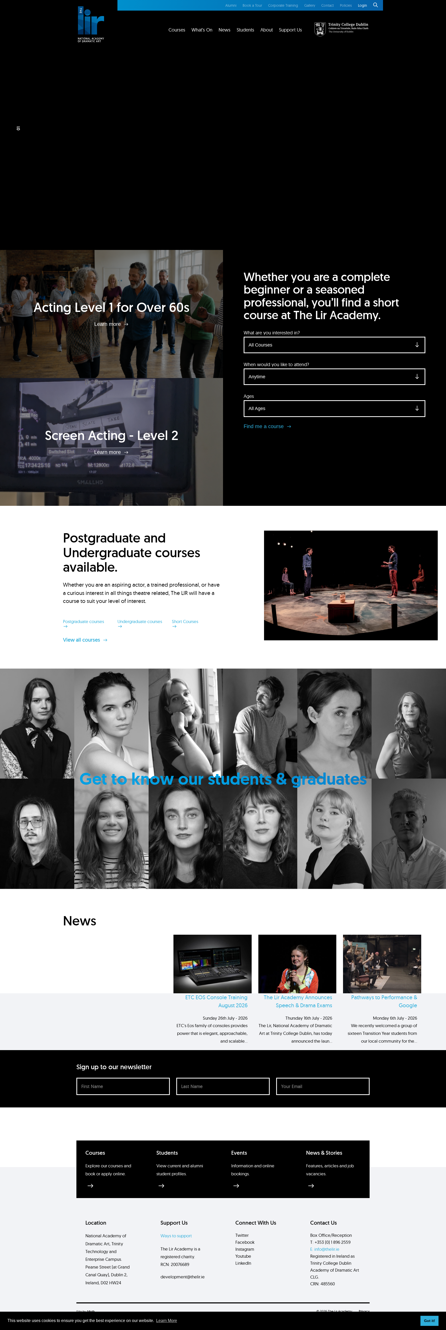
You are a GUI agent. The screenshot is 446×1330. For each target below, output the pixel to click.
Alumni (230, 5)
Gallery (309, 5)
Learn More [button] (166, 1320)
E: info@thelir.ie (324, 1249)
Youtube (243, 1256)
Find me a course (264, 426)
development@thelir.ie (183, 1276)
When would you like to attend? (276, 364)
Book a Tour (252, 5)
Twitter (242, 1235)
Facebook (244, 1242)
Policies (346, 5)
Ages (249, 396)
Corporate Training (283, 5)
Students (245, 30)
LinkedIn (243, 1263)
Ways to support (176, 1235)
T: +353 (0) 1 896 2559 (330, 1242)
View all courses (82, 639)
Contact (327, 5)
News (224, 30)
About (266, 30)
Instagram (244, 1249)
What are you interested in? (272, 333)
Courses (177, 30)
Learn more (108, 324)
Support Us (290, 30)
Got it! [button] (429, 1321)
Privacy (364, 1311)
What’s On (202, 30)
